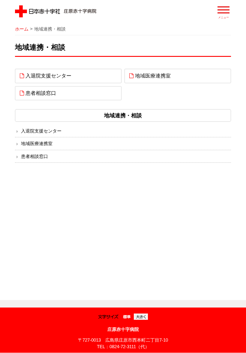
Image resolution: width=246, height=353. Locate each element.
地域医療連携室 (152, 75)
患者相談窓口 (40, 93)
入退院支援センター (47, 75)
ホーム (21, 28)
